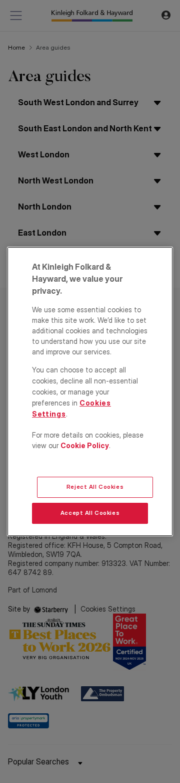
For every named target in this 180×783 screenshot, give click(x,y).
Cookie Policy (84, 445)
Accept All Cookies (90, 512)
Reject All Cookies (95, 486)
